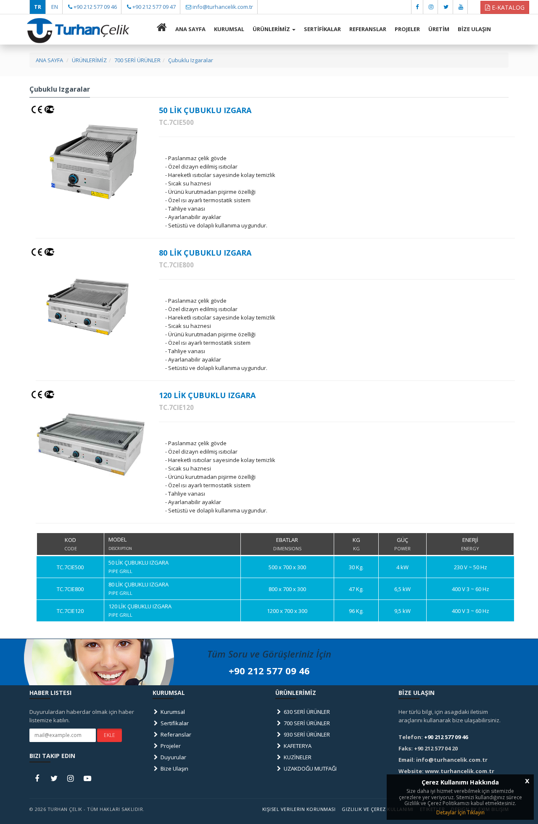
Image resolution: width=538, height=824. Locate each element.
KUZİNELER (296, 757)
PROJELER (407, 29)
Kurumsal (172, 712)
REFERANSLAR (367, 29)
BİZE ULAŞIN (474, 29)
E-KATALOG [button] (507, 7)
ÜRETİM (438, 29)
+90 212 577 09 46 (95, 7)
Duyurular (172, 757)
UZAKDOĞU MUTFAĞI (309, 768)
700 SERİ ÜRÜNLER (306, 723)
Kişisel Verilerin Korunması (299, 809)
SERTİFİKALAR (322, 29)
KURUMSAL (229, 29)
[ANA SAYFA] (162, 29)
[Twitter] (445, 7)
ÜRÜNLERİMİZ (272, 29)
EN (54, 7)
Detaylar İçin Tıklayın (460, 812)
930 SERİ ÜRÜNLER (306, 734)
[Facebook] (417, 7)
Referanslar (175, 734)
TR (37, 7)
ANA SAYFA (190, 29)
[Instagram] (431, 7)
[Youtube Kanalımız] (461, 7)
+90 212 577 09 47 (154, 7)
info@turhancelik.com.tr (223, 7)
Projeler (170, 746)
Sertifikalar (174, 723)
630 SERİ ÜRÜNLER (306, 712)
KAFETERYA (296, 746)
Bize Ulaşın (173, 768)
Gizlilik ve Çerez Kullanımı (378, 809)
